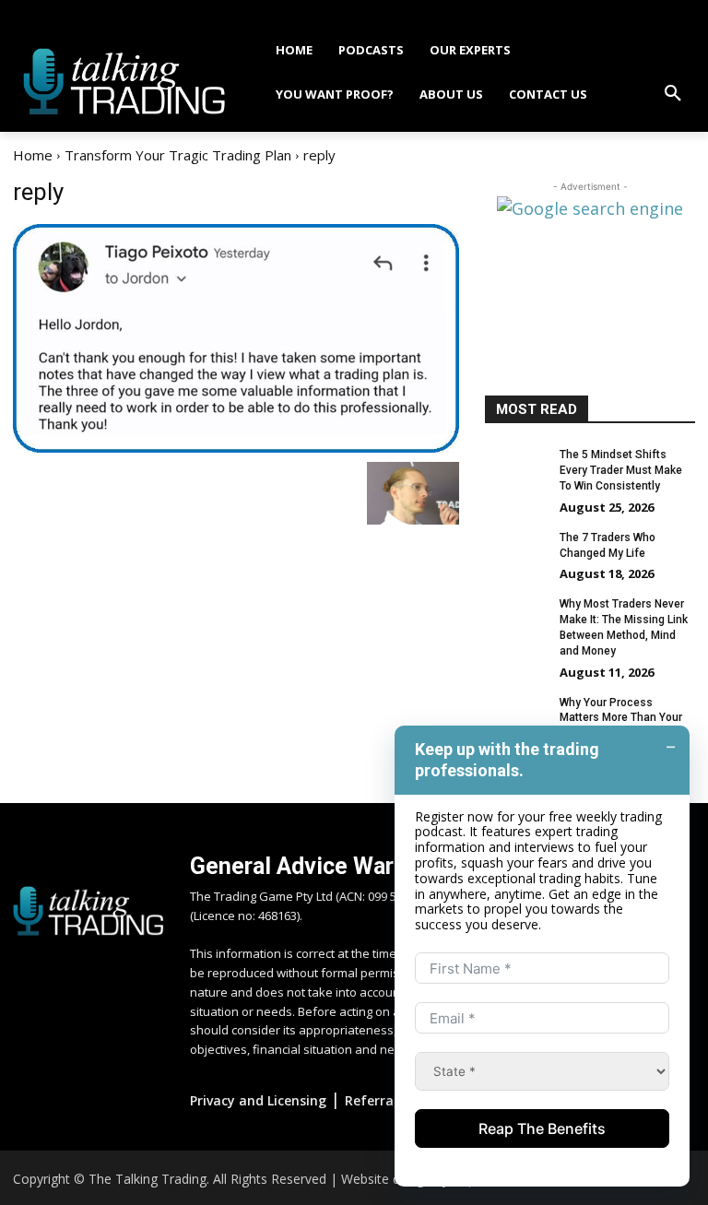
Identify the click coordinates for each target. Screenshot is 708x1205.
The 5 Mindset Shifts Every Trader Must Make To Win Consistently (621, 470)
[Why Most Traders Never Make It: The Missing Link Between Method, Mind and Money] (516, 619)
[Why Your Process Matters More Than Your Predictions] (516, 717)
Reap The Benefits (542, 1128)
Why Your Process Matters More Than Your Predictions (621, 718)
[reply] (236, 338)
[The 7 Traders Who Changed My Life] (516, 552)
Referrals (374, 1100)
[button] (673, 94)
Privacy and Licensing (258, 1100)
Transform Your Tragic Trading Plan (178, 155)
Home (33, 155)
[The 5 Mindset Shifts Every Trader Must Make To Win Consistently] (516, 469)
